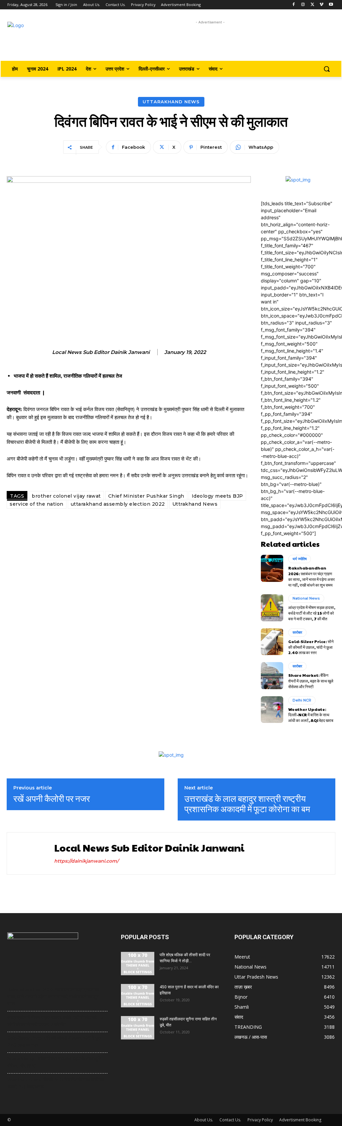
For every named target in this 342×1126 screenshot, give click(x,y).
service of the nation (36, 504)
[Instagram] (303, 5)
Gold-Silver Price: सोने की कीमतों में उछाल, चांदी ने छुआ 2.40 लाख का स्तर (311, 647)
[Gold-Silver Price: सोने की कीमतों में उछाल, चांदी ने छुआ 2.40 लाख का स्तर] (272, 641)
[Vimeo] (321, 5)
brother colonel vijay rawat (66, 496)
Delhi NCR (302, 700)
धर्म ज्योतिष (300, 558)
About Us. (203, 1120)
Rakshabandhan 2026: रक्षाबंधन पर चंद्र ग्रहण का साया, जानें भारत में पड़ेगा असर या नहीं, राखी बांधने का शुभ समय (311, 576)
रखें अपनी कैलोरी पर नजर (51, 798)
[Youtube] (331, 5)
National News (306, 598)
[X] (312, 5)
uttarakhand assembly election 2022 (118, 504)
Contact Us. (230, 1120)
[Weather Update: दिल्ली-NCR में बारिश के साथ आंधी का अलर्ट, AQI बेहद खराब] (272, 709)
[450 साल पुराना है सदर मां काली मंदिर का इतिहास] (137, 995)
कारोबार (297, 632)
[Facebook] (294, 5)
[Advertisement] (210, 41)
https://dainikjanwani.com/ (86, 861)
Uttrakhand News (195, 504)
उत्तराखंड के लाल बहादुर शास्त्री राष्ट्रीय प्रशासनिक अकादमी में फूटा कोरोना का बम (247, 803)
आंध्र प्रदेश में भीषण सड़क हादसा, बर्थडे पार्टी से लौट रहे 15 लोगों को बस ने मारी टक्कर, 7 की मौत (311, 613)
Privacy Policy (260, 1120)
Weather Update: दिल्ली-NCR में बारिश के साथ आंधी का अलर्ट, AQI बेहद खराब (310, 715)
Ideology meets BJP (217, 496)
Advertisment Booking (300, 1120)
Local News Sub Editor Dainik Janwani (101, 352)
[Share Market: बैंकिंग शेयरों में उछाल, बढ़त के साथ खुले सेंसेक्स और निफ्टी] (272, 675)
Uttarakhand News (171, 101)
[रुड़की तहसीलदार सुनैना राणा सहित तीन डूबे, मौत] (137, 1027)
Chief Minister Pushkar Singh (146, 496)
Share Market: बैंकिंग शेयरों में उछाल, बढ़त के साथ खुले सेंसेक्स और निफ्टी (310, 680)
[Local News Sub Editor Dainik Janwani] (30, 853)
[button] (327, 69)
